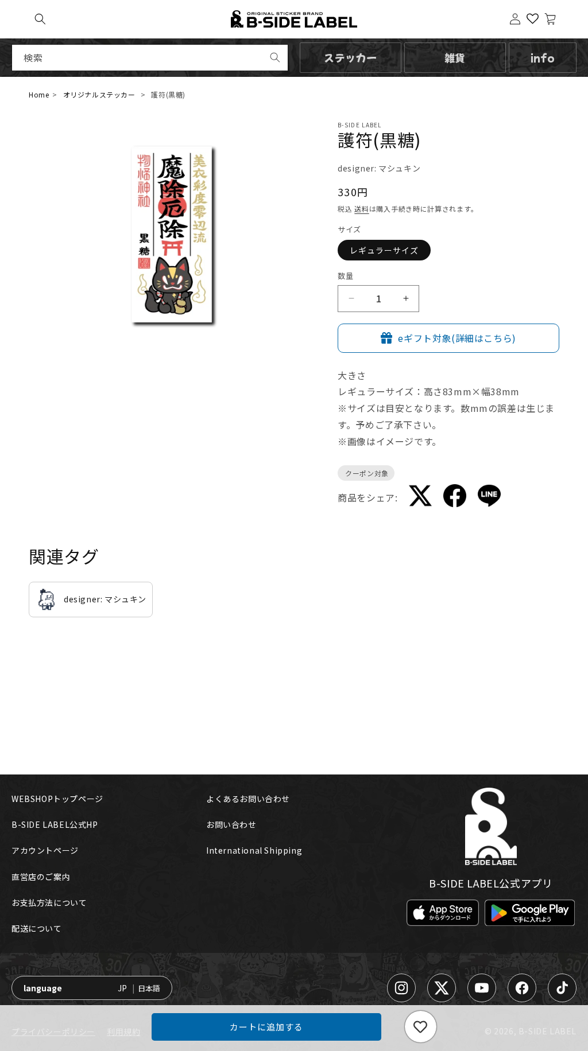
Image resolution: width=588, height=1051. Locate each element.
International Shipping (254, 850)
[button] (40, 18)
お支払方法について (49, 902)
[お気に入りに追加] (420, 1026)
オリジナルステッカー (99, 94)
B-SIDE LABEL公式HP (54, 824)
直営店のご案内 (40, 876)
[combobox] (150, 58)
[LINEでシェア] (489, 498)
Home (39, 94)
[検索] (275, 57)
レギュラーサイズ (384, 250)
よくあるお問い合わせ (248, 798)
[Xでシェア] (420, 498)
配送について (36, 928)
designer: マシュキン (379, 168)
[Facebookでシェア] (454, 497)
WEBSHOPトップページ (57, 798)
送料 (361, 208)
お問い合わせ (231, 824)
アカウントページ (45, 850)
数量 (345, 275)
